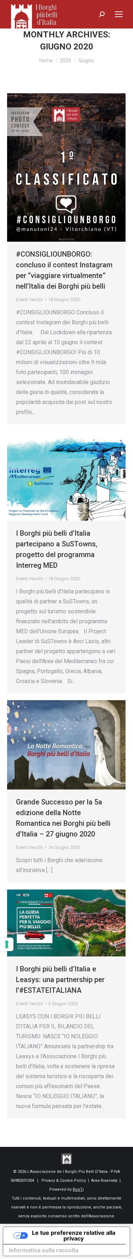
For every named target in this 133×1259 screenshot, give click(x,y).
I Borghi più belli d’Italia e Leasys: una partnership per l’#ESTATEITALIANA (60, 980)
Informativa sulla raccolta (43, 1250)
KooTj (78, 1189)
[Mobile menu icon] (119, 14)
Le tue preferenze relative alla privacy (73, 1235)
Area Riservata (104, 1180)
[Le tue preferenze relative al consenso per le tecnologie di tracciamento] (6, 944)
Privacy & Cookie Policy (63, 1180)
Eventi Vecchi (29, 299)
